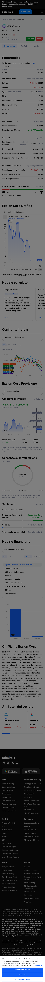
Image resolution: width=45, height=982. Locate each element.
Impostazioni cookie (22, 979)
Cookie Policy (37, 965)
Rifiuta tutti (22, 974)
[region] (22, 969)
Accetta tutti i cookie (22, 970)
